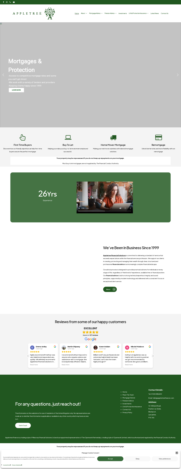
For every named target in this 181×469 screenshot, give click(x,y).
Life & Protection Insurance (132, 407)
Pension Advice (128, 401)
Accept (110, 459)
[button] (177, 453)
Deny (137, 459)
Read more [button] (34, 365)
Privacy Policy (127, 412)
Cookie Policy (7, 465)
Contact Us (127, 409)
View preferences (165, 459)
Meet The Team (128, 395)
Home (125, 392)
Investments (127, 404)
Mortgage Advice (129, 398)
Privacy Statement (17, 465)
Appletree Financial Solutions (114, 255)
